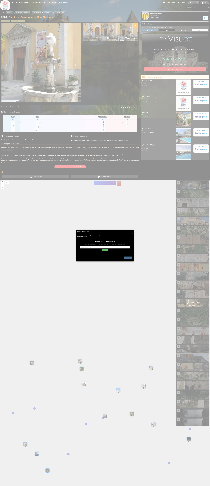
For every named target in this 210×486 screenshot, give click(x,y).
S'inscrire (105, 250)
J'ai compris (128, 258)
